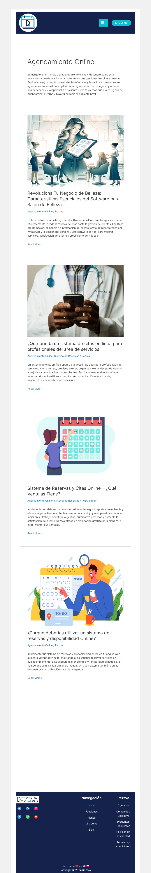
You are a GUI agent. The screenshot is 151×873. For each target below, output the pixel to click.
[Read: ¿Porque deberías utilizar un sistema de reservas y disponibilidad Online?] (75, 589)
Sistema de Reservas (66, 355)
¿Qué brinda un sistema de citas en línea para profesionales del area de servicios (74, 346)
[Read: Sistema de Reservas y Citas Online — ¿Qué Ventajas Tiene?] (75, 445)
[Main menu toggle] (103, 23)
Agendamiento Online (40, 211)
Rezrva (86, 870)
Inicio (91, 805)
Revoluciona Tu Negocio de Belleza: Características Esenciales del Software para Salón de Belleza (73, 198)
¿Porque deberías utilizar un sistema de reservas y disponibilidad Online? (68, 635)
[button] (121, 23)
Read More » (35, 244)
